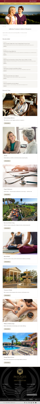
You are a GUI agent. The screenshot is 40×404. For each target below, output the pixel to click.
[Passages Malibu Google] (31, 402)
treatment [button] (18, 3)
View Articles (7, 123)
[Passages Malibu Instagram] (29, 402)
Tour (3, 391)
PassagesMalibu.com (30, 386)
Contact (4, 394)
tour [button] (24, 3)
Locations (16, 386)
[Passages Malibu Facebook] (24, 402)
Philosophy (4, 386)
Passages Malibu (8, 402)
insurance (29, 3)
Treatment (4, 390)
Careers (16, 388)
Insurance (4, 393)
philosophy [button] (6, 3)
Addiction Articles (17, 391)
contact (34, 3)
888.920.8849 (33, 1)
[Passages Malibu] (10, 1)
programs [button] (12, 3)
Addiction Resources (18, 390)
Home (3, 26)
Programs (4, 388)
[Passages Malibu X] (26, 402)
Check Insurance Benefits (32, 394)
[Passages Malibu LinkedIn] (33, 402)
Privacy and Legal (17, 393)
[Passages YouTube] (35, 402)
